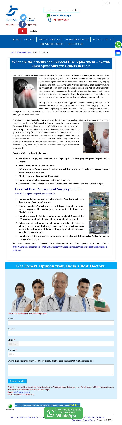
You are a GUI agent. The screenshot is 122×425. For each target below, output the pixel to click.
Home (16, 39)
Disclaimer (76, 420)
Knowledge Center (52, 43)
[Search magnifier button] (76, 10)
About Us (29, 39)
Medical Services (49, 39)
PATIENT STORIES (102, 39)
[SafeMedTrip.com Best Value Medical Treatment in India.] (21, 7)
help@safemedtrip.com (22, 392)
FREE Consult (75, 43)
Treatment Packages (76, 39)
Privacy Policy (89, 420)
